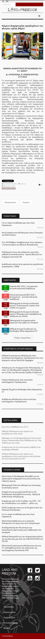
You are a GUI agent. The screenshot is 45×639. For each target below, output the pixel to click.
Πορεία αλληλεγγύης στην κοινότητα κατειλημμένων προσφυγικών (17, 381)
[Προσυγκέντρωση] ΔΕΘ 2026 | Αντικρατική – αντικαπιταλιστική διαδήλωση (23, 296)
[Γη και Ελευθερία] (22, 9)
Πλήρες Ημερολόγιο (22, 337)
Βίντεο (7, 628)
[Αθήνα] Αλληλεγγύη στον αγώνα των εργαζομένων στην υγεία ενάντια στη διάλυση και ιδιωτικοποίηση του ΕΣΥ (21, 456)
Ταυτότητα (9, 606)
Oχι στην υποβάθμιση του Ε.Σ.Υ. (15, 427)
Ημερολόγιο (9, 617)
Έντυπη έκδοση (11, 622)
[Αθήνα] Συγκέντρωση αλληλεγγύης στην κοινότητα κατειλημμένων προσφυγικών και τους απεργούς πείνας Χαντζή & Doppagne (22, 357)
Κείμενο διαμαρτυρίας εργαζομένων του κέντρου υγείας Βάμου (22, 27)
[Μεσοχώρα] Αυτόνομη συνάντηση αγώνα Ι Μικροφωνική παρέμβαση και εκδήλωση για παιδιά (26, 314)
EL (3, 1)
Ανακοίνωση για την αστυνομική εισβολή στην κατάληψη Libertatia (21, 448)
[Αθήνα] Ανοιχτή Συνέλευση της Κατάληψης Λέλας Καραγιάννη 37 (23, 330)
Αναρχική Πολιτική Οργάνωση (10, 596)
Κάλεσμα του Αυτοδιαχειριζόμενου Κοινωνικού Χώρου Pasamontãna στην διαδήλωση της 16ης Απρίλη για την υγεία (22, 440)
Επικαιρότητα (6, 188)
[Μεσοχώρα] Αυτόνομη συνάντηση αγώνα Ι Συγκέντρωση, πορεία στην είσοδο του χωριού (24, 305)
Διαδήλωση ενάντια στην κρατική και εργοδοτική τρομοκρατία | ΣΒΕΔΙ (22, 265)
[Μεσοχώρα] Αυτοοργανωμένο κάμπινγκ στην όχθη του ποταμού (24, 321)
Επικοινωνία (9, 612)
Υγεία (13, 188)
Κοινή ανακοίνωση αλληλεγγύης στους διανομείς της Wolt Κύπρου (22, 233)
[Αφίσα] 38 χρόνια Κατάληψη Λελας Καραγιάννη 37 (22, 390)
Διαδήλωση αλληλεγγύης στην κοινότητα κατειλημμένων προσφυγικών (19, 400)
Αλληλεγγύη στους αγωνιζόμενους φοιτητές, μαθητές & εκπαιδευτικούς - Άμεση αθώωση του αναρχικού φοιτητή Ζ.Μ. (22, 254)
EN (7, 1)
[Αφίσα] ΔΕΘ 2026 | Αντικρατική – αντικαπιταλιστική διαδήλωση (24, 287)
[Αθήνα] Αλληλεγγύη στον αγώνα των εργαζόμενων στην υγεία (17, 432)
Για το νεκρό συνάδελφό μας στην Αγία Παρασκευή (18, 224)
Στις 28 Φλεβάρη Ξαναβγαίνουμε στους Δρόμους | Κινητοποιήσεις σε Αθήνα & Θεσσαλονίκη (22, 243)
